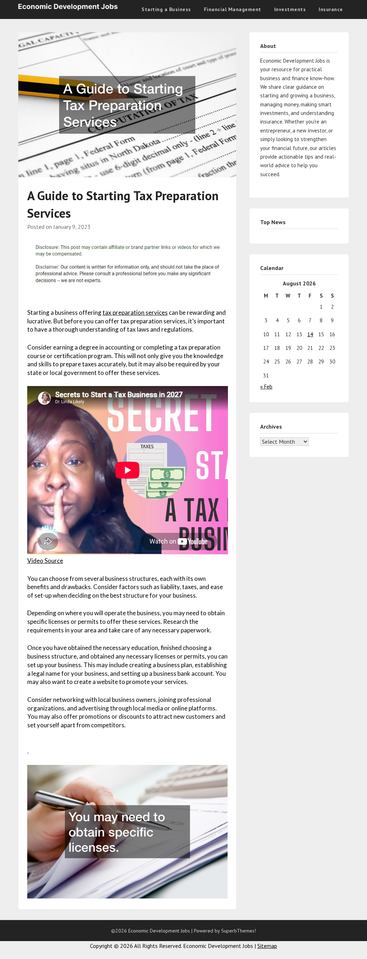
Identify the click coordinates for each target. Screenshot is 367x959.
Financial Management (232, 9)
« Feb (266, 386)
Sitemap (267, 945)
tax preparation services (135, 312)
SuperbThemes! (238, 930)
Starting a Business (166, 9)
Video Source (45, 560)
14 (310, 334)
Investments (290, 9)
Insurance (331, 9)
